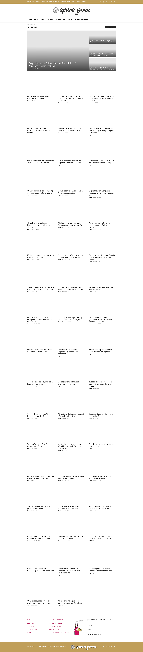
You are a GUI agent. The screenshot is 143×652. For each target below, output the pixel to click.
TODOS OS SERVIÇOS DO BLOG (59, 632)
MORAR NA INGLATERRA (57, 623)
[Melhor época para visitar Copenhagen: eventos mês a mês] (40, 557)
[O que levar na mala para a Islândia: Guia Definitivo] (40, 84)
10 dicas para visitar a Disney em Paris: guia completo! (71, 477)
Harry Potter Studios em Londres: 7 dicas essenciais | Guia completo (69, 570)
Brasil (36, 20)
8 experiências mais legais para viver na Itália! (101, 288)
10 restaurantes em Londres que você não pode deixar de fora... (100, 384)
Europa (43, 20)
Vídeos (78, 1)
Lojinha (57, 1)
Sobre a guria (71, 1)
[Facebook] (103, 2)
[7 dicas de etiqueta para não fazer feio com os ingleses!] (102, 338)
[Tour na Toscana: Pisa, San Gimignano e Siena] (40, 432)
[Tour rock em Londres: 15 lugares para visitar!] (40, 402)
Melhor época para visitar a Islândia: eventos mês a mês (38, 537)
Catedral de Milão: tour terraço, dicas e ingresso (102, 445)
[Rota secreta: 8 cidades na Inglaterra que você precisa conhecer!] (71, 338)
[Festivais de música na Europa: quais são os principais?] (40, 338)
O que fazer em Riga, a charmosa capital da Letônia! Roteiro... (40, 162)
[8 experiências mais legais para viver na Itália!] (102, 275)
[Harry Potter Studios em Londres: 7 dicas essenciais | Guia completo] (71, 557)
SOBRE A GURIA (32, 629)
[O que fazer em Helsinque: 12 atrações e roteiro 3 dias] (71, 494)
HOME (29, 620)
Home (30, 20)
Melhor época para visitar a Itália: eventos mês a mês (100, 507)
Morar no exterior (81, 20)
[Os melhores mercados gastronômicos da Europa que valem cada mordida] (102, 305)
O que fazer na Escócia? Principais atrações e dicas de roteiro (39, 130)
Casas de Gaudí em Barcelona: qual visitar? (101, 415)
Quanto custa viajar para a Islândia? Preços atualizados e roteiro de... (70, 98)
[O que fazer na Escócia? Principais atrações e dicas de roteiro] (40, 116)
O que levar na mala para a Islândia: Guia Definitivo (38, 97)
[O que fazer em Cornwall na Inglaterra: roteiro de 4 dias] (71, 149)
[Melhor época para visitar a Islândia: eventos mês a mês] (40, 524)
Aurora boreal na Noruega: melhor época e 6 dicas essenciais (100, 225)
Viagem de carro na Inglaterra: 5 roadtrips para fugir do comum (40, 288)
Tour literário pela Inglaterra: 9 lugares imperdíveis (40, 383)
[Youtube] (114, 2)
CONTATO (30, 632)
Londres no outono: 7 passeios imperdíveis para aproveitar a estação (101, 98)
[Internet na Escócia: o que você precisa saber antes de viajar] (102, 149)
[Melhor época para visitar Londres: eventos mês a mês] (102, 557)
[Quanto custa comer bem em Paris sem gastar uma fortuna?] (71, 275)
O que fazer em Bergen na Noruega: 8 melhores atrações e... (101, 193)
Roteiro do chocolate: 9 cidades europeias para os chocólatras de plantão (40, 319)
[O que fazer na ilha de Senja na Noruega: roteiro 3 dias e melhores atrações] (71, 179)
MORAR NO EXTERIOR (56, 620)
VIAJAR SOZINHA (32, 626)
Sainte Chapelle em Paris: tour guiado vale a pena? (39, 507)
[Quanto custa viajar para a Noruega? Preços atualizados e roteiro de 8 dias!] (102, 37)
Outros (58, 20)
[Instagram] (106, 2)
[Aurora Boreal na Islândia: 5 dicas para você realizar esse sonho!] (102, 524)
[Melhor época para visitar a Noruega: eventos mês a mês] (71, 211)
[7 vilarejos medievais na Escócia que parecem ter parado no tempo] (102, 243)
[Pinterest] (109, 2)
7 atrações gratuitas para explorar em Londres (68, 383)
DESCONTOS (45, 1)
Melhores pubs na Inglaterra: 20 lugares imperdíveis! (40, 256)
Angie (30, 68)
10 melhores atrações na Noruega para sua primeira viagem (38, 225)
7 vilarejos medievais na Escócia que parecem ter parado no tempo (102, 257)
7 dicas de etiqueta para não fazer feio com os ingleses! (100, 350)
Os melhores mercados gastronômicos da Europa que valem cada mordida (101, 319)
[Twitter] (111, 2)
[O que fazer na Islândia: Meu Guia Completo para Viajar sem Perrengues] (102, 64)
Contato (63, 1)
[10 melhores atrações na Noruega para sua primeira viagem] (40, 211)
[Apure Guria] (71, 11)
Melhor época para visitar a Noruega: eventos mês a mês (70, 224)
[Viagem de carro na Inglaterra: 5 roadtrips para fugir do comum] (40, 275)
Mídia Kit (83, 1)
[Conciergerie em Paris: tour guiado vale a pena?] (102, 464)
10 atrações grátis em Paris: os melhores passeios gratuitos (39, 602)
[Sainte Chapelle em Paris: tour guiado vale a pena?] (40, 494)
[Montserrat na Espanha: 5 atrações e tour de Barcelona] (71, 589)
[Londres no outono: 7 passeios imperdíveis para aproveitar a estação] (102, 84)
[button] (114, 20)
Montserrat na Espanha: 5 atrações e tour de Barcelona (70, 602)
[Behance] (101, 2)
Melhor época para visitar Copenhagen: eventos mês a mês (40, 569)
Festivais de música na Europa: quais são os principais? (40, 350)
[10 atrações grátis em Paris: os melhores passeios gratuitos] (40, 589)
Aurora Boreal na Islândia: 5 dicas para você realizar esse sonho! (100, 538)
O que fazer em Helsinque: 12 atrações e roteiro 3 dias (70, 507)
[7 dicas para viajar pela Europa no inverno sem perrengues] (71, 305)
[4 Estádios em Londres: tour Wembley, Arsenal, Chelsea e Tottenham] (71, 432)
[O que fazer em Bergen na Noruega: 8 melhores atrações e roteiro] (102, 179)
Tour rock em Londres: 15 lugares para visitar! (37, 415)
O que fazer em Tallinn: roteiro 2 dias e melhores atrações (40, 477)
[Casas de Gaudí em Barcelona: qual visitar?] (102, 402)
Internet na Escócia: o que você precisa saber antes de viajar (101, 162)
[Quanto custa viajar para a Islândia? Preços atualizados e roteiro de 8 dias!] (71, 84)
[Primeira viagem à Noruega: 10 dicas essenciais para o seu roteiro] (102, 50)
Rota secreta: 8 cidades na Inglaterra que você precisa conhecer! (69, 351)
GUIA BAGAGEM (54, 629)
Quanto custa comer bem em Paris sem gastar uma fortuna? (70, 288)
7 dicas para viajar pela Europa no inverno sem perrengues (70, 318)
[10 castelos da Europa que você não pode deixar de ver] (71, 402)
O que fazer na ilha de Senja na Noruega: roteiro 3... (71, 192)
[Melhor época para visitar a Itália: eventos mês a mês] (102, 494)
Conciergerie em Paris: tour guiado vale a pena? (100, 477)
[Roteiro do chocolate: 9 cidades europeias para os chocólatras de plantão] (40, 305)
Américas (50, 20)
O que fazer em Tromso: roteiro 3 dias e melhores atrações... (71, 256)
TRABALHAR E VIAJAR (56, 626)
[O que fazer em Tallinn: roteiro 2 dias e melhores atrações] (40, 464)
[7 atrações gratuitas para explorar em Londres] (71, 370)
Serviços (51, 1)
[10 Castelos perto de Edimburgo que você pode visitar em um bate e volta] (40, 179)
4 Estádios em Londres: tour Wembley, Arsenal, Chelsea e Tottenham (69, 446)
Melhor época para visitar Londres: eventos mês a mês (100, 569)
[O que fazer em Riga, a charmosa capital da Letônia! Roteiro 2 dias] (40, 149)
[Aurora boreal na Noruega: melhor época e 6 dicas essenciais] (102, 211)
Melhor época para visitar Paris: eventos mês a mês (71, 537)
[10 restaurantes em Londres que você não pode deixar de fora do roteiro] (102, 370)
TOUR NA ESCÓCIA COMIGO (33, 1)
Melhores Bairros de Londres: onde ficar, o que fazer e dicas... (71, 129)
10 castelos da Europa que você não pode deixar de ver (71, 415)
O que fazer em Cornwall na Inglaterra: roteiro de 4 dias (69, 162)
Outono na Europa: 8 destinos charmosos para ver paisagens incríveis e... (101, 130)
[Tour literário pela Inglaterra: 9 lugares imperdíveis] (40, 370)
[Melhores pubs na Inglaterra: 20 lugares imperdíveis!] (40, 243)
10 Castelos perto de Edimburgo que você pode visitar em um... (40, 192)
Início (28, 24)
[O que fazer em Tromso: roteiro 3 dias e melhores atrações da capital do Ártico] (71, 243)
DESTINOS (30, 623)
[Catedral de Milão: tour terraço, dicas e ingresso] (102, 432)
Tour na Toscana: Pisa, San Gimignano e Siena (38, 445)
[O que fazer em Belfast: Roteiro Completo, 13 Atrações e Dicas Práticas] (58, 51)
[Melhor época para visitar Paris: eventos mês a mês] (71, 524)
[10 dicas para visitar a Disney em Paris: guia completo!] (71, 464)
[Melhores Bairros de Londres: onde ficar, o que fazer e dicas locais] (71, 116)
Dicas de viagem (68, 20)
